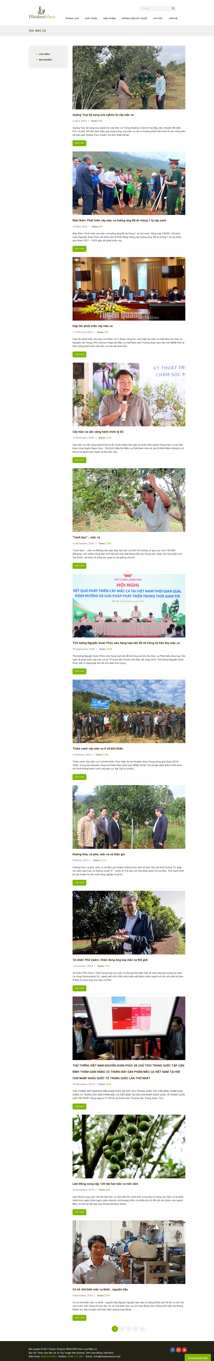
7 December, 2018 (83, 966)
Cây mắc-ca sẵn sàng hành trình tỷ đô (98, 432)
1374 (103, 860)
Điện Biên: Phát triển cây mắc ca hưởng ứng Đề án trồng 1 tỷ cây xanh (119, 220)
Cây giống (44, 54)
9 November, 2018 (83, 1295)
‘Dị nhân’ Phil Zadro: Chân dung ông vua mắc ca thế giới (110, 960)
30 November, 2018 (83, 1084)
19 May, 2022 (80, 226)
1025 (108, 1084)
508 (100, 121)
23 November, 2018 (83, 1189)
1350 (108, 543)
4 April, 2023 (80, 121)
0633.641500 (48, 1356)
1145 (108, 438)
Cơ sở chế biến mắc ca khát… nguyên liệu (100, 1289)
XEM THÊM (79, 143)
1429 (109, 649)
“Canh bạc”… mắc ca (86, 537)
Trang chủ (72, 18)
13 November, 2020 (83, 437)
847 (101, 226)
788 (106, 332)
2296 (107, 1295)
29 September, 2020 (84, 649)
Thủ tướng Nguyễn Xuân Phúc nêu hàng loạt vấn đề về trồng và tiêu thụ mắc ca (126, 643)
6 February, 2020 (82, 754)
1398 (105, 754)
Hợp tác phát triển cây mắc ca (93, 326)
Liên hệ (173, 18)
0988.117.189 (75, 1356)
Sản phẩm (109, 18)
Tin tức (158, 18)
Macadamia (45, 59)
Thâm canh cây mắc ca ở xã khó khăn (98, 748)
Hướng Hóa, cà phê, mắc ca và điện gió (99, 854)
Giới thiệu (91, 18)
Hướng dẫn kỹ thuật (135, 18)
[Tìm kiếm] (174, 8)
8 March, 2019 (81, 860)
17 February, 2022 (83, 332)
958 (108, 1190)
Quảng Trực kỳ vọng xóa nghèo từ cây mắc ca (103, 115)
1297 (107, 966)
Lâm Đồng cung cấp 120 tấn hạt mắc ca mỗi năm (105, 1184)
